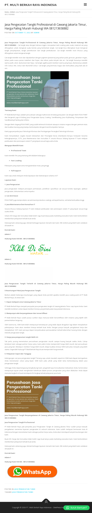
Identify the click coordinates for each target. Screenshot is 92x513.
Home (7, 12)
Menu (85, 4)
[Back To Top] (46, 502)
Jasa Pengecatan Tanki (24, 489)
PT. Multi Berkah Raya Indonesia (31, 4)
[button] (76, 507)
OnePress (57, 507)
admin (36, 33)
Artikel (12, 12)
